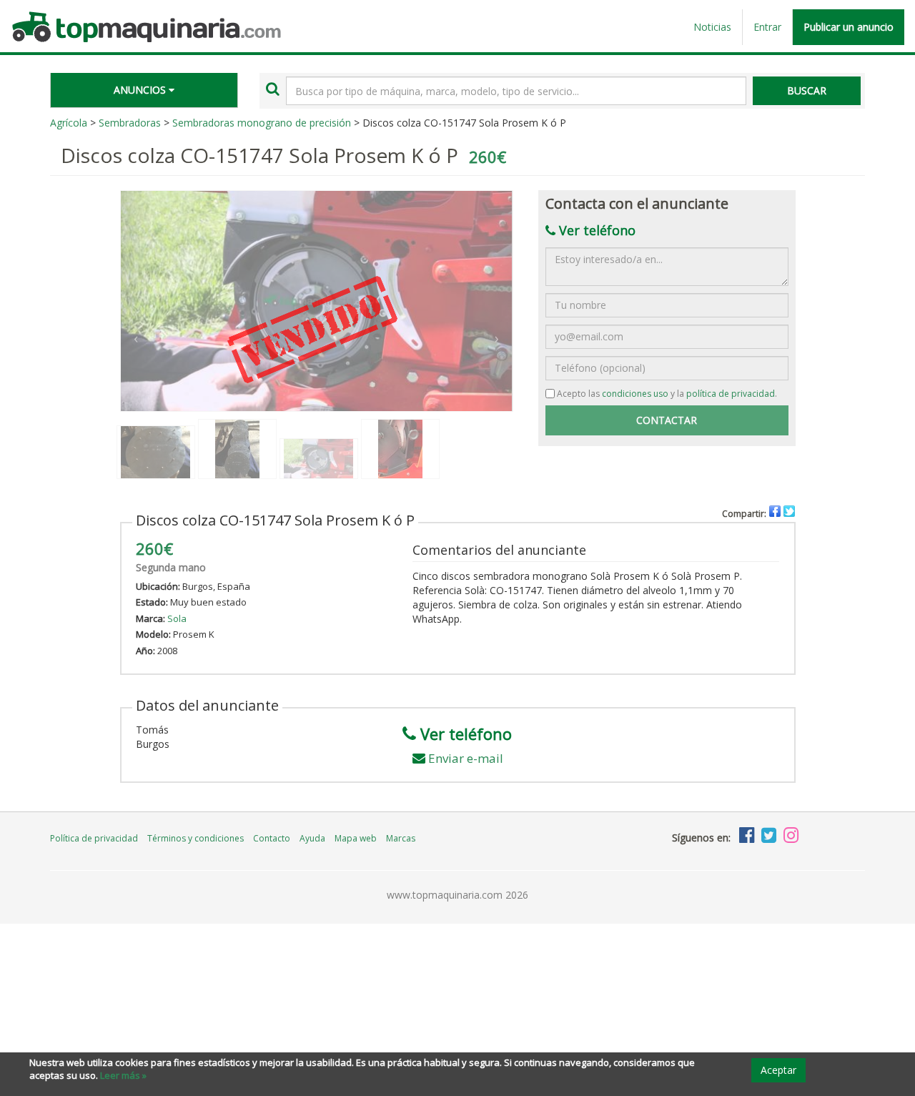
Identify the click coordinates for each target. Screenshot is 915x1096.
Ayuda (312, 838)
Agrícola (68, 122)
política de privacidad (730, 393)
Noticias (712, 27)
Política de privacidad (94, 838)
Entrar (767, 27)
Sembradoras (130, 122)
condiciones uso (635, 393)
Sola (177, 618)
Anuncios (141, 90)
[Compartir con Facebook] (775, 511)
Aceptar (778, 1070)
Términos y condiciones (195, 838)
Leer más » (123, 1075)
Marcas (400, 838)
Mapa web (356, 838)
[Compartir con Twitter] (789, 511)
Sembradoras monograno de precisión (261, 122)
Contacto (271, 838)
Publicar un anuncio (848, 27)
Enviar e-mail (465, 758)
